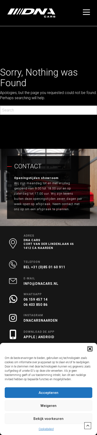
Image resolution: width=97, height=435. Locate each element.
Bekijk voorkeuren (48, 419)
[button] (90, 348)
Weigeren (48, 406)
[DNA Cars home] (31, 13)
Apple (30, 337)
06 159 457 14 (36, 299)
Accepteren (48, 393)
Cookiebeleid (46, 429)
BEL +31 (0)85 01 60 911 (44, 267)
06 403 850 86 (36, 305)
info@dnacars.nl (41, 284)
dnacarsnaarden (41, 320)
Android (46, 337)
